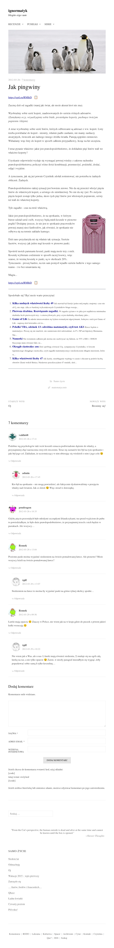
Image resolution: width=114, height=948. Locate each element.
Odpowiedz (16, 460)
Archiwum (68, 933)
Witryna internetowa (16, 751)
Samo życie (59, 381)
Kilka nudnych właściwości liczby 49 (32, 303)
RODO (26, 933)
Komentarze (14, 933)
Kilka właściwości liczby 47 (27, 358)
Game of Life (19, 319)
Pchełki (32, 24)
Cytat (78, 933)
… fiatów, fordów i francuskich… (25, 887)
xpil (24, 580)
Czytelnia (98, 933)
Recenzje (14, 24)
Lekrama (36, 933)
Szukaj (64, 937)
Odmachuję (14, 864)
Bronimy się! (99, 405)
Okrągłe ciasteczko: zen (25, 346)
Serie (47, 24)
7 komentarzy (28, 79)
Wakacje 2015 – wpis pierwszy (23, 875)
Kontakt (87, 933)
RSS (56, 937)
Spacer (57, 933)
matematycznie (59, 387)
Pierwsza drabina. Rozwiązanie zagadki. (35, 311)
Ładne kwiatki (15, 898)
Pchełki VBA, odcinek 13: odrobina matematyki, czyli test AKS (48, 327)
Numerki (17, 338)
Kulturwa (47, 933)
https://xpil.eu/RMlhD (20, 97)
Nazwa (13, 733)
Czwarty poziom (16, 904)
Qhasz (11, 892)
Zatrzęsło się (14, 881)
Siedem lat (13, 858)
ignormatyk (17, 10)
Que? (49, 937)
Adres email (16, 742)
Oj (9, 405)
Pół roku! (13, 909)
